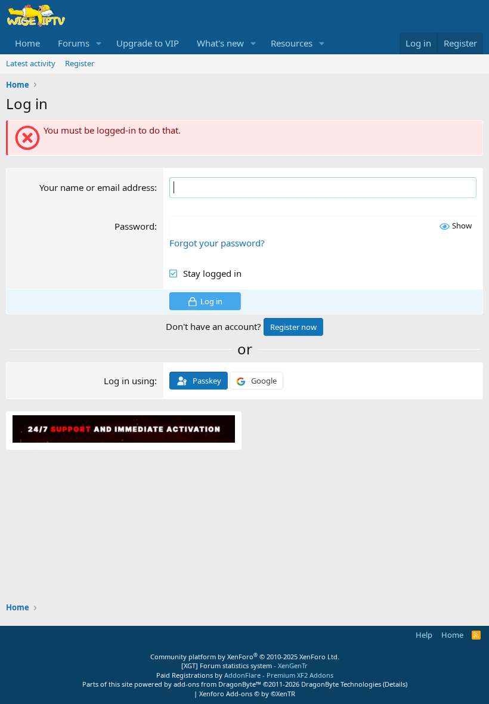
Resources (291, 43)
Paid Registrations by (244, 675)
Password (134, 226)
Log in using (129, 381)
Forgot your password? (217, 243)
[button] (99, 43)
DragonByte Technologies (341, 684)
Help (424, 634)
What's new (220, 43)
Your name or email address (96, 187)
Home (27, 43)
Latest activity (30, 63)
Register (79, 63)
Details (395, 684)
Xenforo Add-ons (247, 693)
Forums (73, 43)
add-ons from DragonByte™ (217, 684)
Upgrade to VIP (147, 43)
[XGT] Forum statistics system (244, 665)
